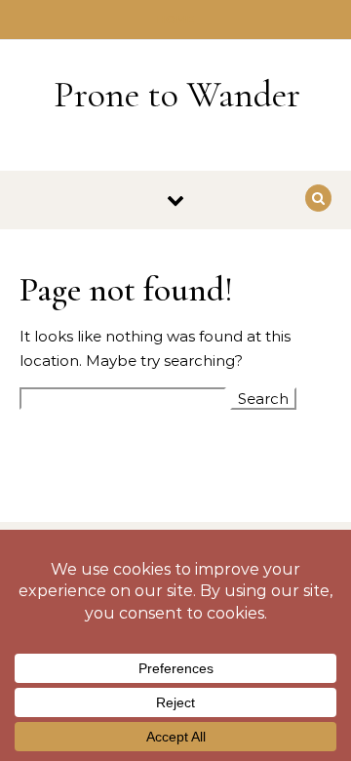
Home (176, 19)
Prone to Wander (177, 94)
